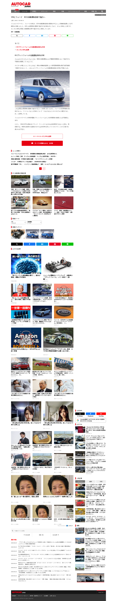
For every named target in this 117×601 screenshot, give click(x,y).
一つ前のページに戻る (19, 530)
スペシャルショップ (74, 11)
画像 (54, 11)
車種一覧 (94, 11)
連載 (85, 11)
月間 (101, 481)
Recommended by (62, 525)
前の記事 (27, 535)
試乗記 (34, 11)
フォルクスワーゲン (21, 59)
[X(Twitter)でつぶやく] (17, 35)
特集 (63, 11)
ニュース (24, 11)
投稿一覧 (41, 535)
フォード (31, 59)
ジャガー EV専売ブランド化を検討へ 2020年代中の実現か (28, 161)
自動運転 (17, 31)
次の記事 (55, 535)
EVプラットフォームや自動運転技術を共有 (31, 47)
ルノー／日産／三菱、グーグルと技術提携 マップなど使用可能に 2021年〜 (33, 156)
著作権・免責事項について (36, 595)
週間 (90, 481)
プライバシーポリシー (23, 595)
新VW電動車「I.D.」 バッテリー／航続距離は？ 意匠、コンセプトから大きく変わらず (36, 164)
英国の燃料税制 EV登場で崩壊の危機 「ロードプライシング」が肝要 (31, 159)
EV (15, 11)
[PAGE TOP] (101, 592)
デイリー (80, 481)
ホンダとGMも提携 (23, 50)
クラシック (44, 11)
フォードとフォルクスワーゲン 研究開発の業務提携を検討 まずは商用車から (34, 154)
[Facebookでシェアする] (29, 35)
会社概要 (46, 595)
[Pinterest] (55, 35)
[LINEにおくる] (67, 35)
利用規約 (14, 595)
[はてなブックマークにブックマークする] (42, 35)
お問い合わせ (53, 595)
